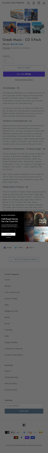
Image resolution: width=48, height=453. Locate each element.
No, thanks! (8, 237)
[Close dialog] (47, 212)
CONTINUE (8, 234)
